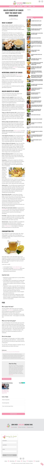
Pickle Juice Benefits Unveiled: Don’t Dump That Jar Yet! (36, 98)
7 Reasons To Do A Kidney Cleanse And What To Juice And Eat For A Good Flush (36, 67)
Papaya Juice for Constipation (36, 38)
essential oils (10, 310)
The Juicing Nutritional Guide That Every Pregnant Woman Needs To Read (36, 136)
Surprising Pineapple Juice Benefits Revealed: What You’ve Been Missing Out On (37, 80)
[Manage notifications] (41, 464)
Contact (18, 461)
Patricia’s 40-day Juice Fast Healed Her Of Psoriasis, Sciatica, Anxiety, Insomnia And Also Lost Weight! (36, 76)
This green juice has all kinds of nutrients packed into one (36, 29)
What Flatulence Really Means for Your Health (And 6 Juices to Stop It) (36, 106)
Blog (34, 6)
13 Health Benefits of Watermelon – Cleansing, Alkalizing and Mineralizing (37, 89)
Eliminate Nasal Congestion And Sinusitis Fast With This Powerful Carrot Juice (36, 72)
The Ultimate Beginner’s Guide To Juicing (36, 140)
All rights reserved (15, 463)
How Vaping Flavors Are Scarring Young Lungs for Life (5, 392)
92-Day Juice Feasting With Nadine (36, 119)
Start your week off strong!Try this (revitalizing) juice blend (36, 25)
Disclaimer (30, 461)
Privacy (24, 461)
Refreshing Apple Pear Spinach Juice (36, 46)
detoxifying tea (16, 268)
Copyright (37, 461)
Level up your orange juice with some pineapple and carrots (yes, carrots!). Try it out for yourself (36, 42)
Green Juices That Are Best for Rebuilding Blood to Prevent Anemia (36, 110)
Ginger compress (17, 130)
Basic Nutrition (12, 6)
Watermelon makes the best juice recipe (36, 55)
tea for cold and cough (17, 267)
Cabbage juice (8, 226)
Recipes (25, 6)
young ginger (4, 209)
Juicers (29, 6)
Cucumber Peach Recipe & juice (36, 20)
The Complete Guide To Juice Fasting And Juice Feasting (37, 34)
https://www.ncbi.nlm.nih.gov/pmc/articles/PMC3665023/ (10, 351)
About (6, 461)
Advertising (12, 461)
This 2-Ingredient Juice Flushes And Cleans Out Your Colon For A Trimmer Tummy (37, 63)
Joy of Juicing (19, 6)
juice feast (15, 67)
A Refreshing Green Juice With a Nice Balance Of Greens (36, 59)
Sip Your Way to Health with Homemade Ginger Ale (35, 93)
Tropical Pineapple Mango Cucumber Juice (35, 51)
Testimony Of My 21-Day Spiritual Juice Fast (36, 123)
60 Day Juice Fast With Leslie (35, 114)
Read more (11, 374)
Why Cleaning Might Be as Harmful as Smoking (37, 132)
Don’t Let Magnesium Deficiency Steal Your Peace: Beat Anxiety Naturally (36, 102)
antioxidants (19, 74)
